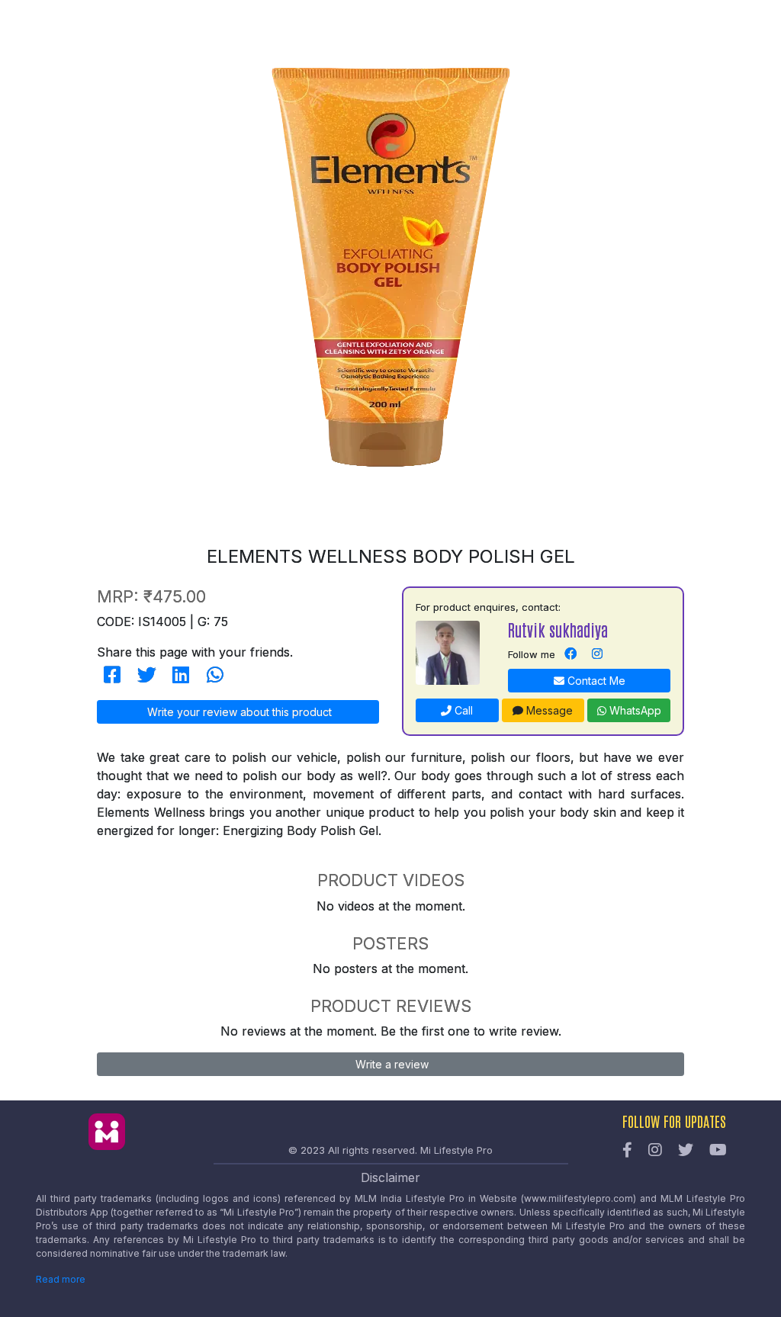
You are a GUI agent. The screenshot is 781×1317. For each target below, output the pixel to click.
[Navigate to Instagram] (597, 654)
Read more (60, 1279)
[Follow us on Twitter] (685, 1150)
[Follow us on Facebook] (627, 1150)
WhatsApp (633, 710)
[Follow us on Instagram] (655, 1150)
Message (548, 710)
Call (462, 710)
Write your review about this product (238, 711)
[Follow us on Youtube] (718, 1150)
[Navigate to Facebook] (570, 654)
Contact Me (594, 680)
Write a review (390, 1064)
